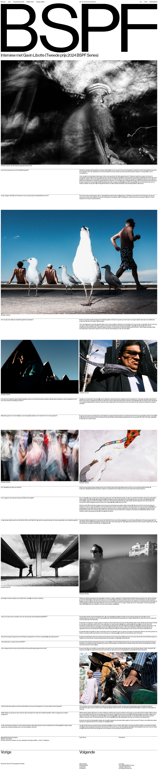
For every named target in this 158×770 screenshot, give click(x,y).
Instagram (82, 768)
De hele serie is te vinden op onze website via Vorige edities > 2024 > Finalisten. (25, 740)
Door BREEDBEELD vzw (126, 765)
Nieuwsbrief (83, 764)
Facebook (122, 737)
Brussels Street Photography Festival (12, 763)
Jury (9, 2)
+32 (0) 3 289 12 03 (125, 767)
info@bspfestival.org (125, 768)
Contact (121, 764)
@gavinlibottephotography (9, 737)
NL (141, 2)
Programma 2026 (18, 2)
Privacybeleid (83, 765)
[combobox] (141, 1)
